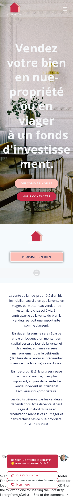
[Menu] (65, 8)
